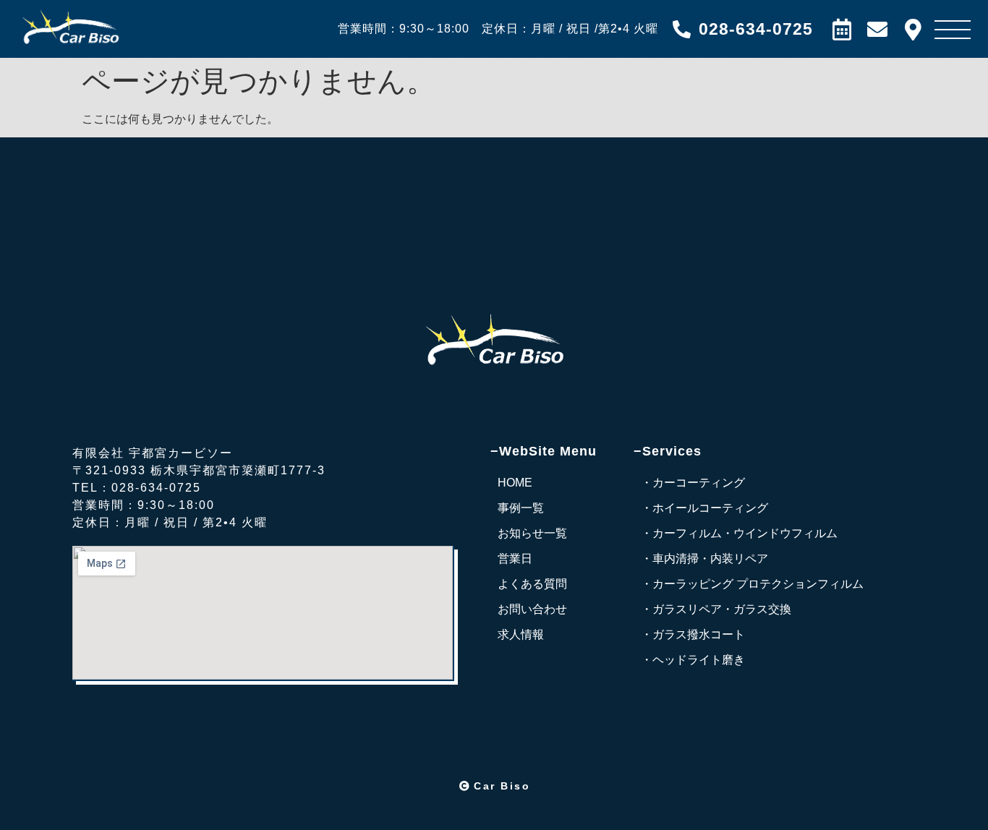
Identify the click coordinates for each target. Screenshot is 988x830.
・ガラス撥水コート (693, 634)
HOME (515, 482)
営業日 (515, 558)
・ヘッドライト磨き (693, 660)
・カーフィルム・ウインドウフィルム (739, 533)
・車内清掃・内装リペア (704, 558)
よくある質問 (532, 584)
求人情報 (521, 634)
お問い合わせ (532, 609)
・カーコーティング (693, 482)
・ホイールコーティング (704, 508)
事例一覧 (521, 508)
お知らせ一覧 (532, 533)
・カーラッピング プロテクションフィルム (752, 584)
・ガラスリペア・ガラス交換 (716, 609)
